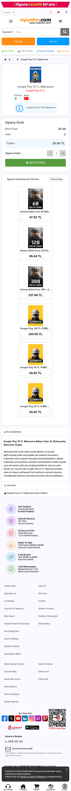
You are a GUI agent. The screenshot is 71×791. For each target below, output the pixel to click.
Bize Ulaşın (9, 616)
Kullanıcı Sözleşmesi (48, 616)
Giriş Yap (42, 593)
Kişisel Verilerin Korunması (16, 624)
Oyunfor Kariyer (45, 664)
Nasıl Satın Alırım (12, 679)
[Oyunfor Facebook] (5, 719)
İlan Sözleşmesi (11, 631)
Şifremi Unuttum (46, 608)
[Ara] (64, 32)
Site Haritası (44, 624)
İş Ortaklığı (9, 601)
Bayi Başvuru (10, 593)
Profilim (42, 601)
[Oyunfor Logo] (35, 21)
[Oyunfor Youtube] (18, 719)
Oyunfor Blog (10, 671)
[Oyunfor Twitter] (11, 719)
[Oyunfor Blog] (50, 12)
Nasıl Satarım (10, 686)
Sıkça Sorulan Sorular (14, 664)
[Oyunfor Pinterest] (45, 719)
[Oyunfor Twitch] (38, 719)
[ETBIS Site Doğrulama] (57, 729)
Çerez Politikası (11, 639)
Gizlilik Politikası (11, 646)
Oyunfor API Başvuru (14, 608)
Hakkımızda (10, 586)
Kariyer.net (43, 679)
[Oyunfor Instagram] (32, 719)
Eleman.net (43, 671)
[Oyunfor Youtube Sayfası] (58, 12)
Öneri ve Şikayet (11, 694)
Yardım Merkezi (11, 702)
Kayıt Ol (42, 586)
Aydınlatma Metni (12, 654)
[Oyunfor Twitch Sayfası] (66, 12)
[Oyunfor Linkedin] (25, 719)
